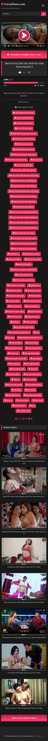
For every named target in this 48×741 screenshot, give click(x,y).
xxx (33, 405)
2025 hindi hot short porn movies (24, 133)
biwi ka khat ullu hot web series (24, 201)
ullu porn (34, 369)
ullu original (37, 358)
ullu (37, 332)
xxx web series (24, 411)
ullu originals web (18, 369)
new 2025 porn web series (19, 332)
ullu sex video (30, 379)
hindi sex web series (33, 301)
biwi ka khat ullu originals (24, 207)
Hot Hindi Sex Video (25, 128)
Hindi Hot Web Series (24, 118)
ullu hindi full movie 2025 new (30, 337)
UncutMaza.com (14, 4)
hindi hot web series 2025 (24, 280)
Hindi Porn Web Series (25, 123)
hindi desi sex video (32, 254)
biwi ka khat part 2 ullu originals (24, 186)
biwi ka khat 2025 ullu (24, 165)
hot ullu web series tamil (24, 327)
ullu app (11, 337)
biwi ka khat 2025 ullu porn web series (24, 175)
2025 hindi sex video (24, 144)
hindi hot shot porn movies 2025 (24, 269)
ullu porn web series (33, 374)
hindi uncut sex (35, 311)
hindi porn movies (33, 290)
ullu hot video (32, 343)
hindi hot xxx (35, 285)
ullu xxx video (23, 400)
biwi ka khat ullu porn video (24, 233)
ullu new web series (32, 353)
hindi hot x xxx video (16, 285)
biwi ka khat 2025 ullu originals (24, 170)
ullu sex (16, 379)
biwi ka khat (37, 159)
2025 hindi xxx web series (17, 159)
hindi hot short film (24, 264)
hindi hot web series (24, 275)
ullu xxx (9, 400)
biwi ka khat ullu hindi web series (24, 196)
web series (38, 400)
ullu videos (31, 390)
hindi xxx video (31, 322)
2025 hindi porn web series (24, 139)
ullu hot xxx (14, 353)
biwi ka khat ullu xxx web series (24, 248)
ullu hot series (16, 343)
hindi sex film (35, 295)
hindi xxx (16, 322)
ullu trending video (34, 384)
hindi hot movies (14, 259)
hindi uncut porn (33, 306)
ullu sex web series (14, 384)
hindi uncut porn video (16, 311)
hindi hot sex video (33, 259)
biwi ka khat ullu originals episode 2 (24, 217)
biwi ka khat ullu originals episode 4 (24, 227)
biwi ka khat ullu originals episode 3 (24, 222)
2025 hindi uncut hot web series (24, 154)
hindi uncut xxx (15, 316)
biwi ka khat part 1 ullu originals (24, 180)
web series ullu (20, 405)
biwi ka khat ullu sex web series (24, 243)
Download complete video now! (25, 54)
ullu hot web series (14, 348)
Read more (22, 102)
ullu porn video (14, 374)
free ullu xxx (14, 254)
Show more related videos (24, 718)
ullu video (17, 390)
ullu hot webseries (34, 348)
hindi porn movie (15, 290)
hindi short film (15, 306)
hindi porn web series (16, 295)
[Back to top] (41, 734)
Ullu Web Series (13, 395)
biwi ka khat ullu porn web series (24, 238)
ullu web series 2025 (33, 395)
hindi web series (33, 316)
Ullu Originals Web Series (25, 112)
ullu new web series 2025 (17, 358)
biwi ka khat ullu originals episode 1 (24, 212)
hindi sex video (14, 301)
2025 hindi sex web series (24, 149)
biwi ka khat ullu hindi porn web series (24, 191)
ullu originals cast (32, 363)
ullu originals (15, 363)
